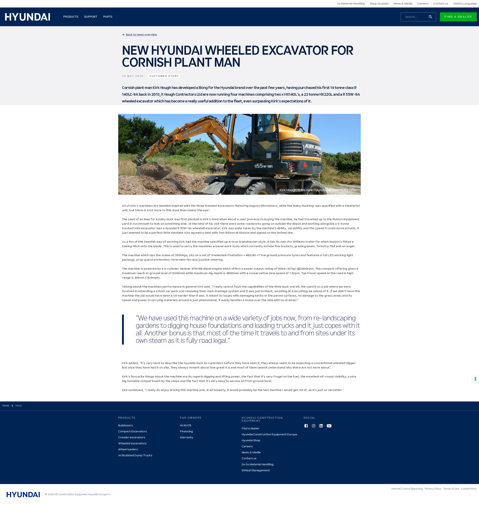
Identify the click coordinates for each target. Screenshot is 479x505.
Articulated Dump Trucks (135, 455)
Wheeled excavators (132, 443)
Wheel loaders (128, 449)
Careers (422, 3)
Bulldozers (125, 425)
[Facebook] (306, 426)
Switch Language (465, 3)
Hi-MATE (185, 425)
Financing (186, 431)
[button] (139, 35)
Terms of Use (451, 489)
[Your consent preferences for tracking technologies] (475, 378)
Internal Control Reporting (407, 489)
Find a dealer (250, 428)
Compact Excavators (132, 431)
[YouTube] (329, 425)
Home (5, 405)
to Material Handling (351, 3)
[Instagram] (313, 426)
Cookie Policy (469, 489)
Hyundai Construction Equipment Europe (269, 434)
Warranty (186, 437)
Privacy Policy (433, 489)
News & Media (402, 3)
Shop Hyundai (379, 3)
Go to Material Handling (258, 464)
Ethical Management (256, 470)
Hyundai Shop (251, 440)
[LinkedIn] (321, 426)
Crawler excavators (131, 437)
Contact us (441, 3)
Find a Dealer (458, 16)
